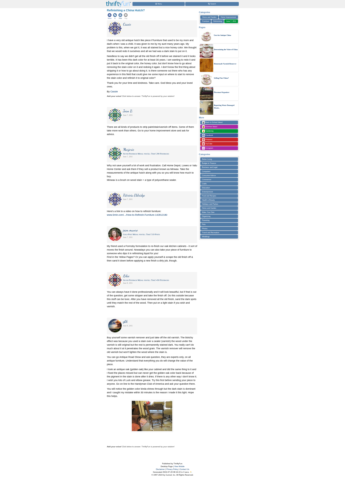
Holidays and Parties (210, 204)
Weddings (206, 237)
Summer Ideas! (209, 127)
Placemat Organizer (221, 92)
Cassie (114, 91)
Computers (206, 171)
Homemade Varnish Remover (225, 64)
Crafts (204, 184)
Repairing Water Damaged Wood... (224, 106)
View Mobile (179, 466)
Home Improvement (228, 17)
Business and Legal (209, 167)
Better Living (207, 159)
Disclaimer (160, 469)
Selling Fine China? (221, 78)
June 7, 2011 (231, 21)
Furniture (205, 21)
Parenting (205, 220)
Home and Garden (209, 17)
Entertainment (207, 192)
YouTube (208, 144)
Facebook (209, 135)
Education (206, 188)
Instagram (209, 148)
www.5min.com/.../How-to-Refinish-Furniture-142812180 (137, 215)
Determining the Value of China (226, 49)
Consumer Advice (209, 175)
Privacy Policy (172, 469)
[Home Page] (118, 1)
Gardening (207, 131)
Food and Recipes (209, 196)
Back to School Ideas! (212, 122)
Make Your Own (208, 212)
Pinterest (208, 140)
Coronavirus (206, 180)
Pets (204, 224)
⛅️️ (191, 472)
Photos (205, 229)
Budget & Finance (209, 163)
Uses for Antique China (222, 35)
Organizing (206, 216)
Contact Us (184, 469)
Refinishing (217, 21)
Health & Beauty (208, 200)
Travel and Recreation (210, 233)
